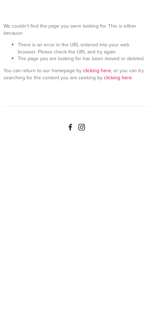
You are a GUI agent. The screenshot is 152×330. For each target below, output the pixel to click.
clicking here (97, 70)
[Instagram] (81, 127)
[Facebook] (70, 127)
